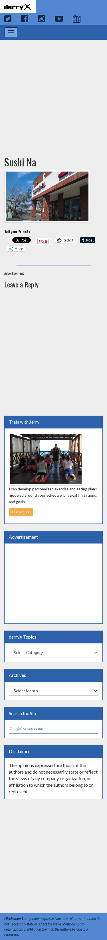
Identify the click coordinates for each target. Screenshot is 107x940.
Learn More (21, 512)
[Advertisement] (53, 92)
